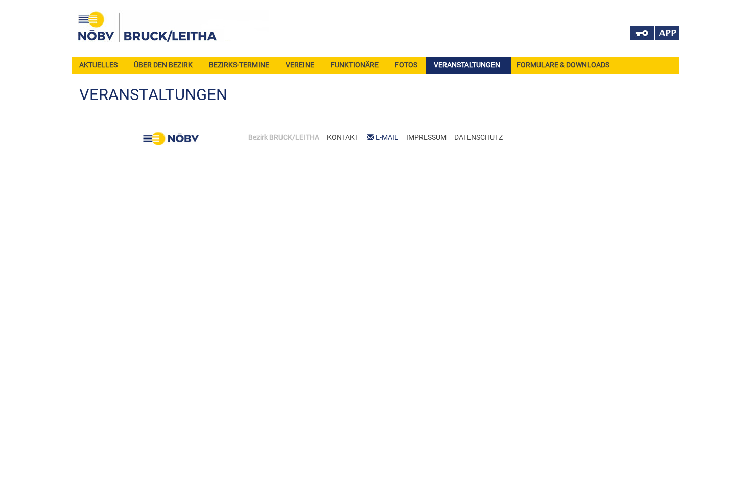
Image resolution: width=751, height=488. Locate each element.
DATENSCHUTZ (478, 137)
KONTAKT (343, 137)
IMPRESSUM (426, 137)
